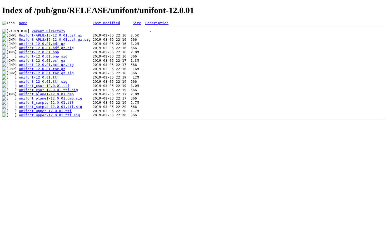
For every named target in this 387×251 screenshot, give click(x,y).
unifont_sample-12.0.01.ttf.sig (50, 107)
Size (137, 23)
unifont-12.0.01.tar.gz (42, 69)
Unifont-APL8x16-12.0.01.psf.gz (50, 35)
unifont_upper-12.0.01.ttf (45, 111)
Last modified (106, 23)
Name (23, 23)
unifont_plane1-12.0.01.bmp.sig (50, 98)
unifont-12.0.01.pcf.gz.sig (46, 65)
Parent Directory (48, 31)
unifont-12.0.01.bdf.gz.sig (46, 48)
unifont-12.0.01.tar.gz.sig (46, 73)
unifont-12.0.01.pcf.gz (42, 60)
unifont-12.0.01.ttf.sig (43, 81)
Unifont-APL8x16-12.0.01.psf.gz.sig (55, 39)
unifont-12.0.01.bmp (39, 52)
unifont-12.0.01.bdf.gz (42, 44)
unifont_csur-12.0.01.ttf (44, 86)
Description (156, 23)
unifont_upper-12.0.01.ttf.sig (49, 115)
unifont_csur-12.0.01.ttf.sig (48, 90)
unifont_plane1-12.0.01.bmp (46, 94)
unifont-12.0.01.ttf (39, 77)
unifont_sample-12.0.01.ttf (46, 102)
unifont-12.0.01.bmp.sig (43, 56)
